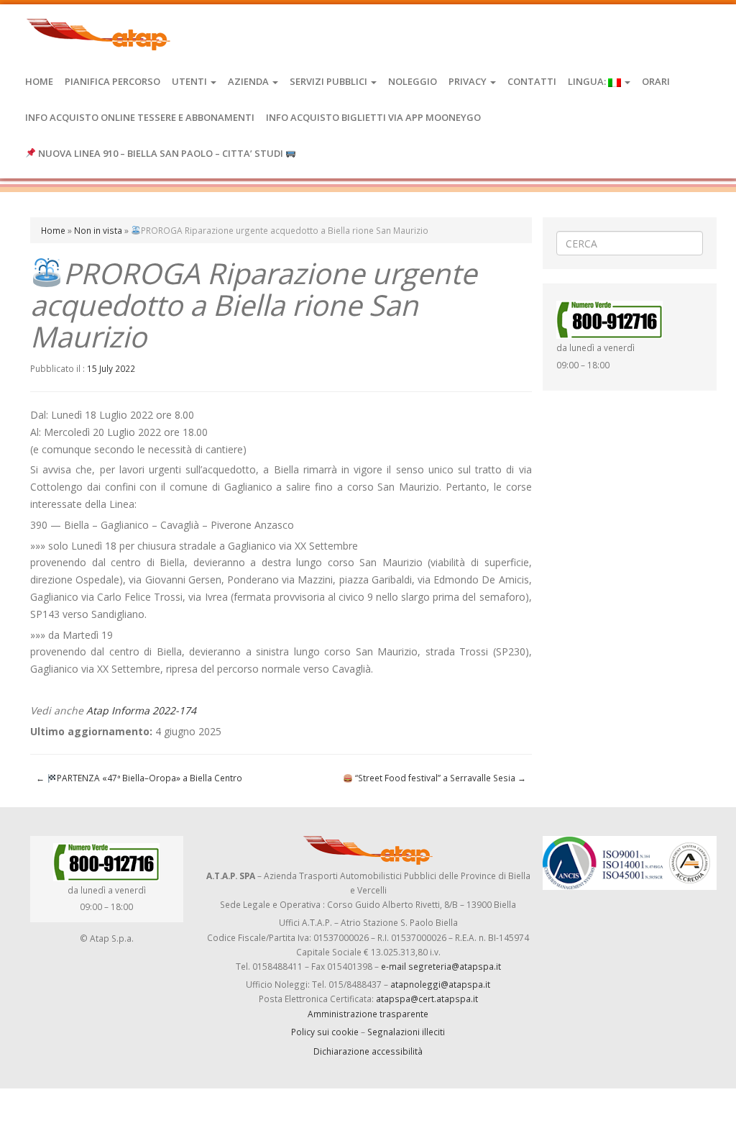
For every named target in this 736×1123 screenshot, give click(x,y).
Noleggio (412, 81)
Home (39, 81)
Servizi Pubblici (329, 81)
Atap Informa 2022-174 (141, 710)
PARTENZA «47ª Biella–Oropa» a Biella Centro (139, 777)
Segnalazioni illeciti (406, 1031)
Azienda (249, 81)
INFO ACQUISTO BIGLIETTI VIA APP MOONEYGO (373, 117)
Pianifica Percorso (112, 81)
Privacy (468, 81)
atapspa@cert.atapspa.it (427, 998)
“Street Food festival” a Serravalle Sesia (439, 777)
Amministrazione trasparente (368, 1013)
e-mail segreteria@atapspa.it (441, 966)
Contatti (531, 81)
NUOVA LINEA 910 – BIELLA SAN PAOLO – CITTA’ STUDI (160, 153)
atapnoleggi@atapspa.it (440, 984)
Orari (656, 81)
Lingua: (588, 81)
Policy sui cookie (325, 1031)
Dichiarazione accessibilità (368, 1051)
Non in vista (98, 230)
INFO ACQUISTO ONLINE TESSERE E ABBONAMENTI (139, 117)
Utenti (190, 81)
